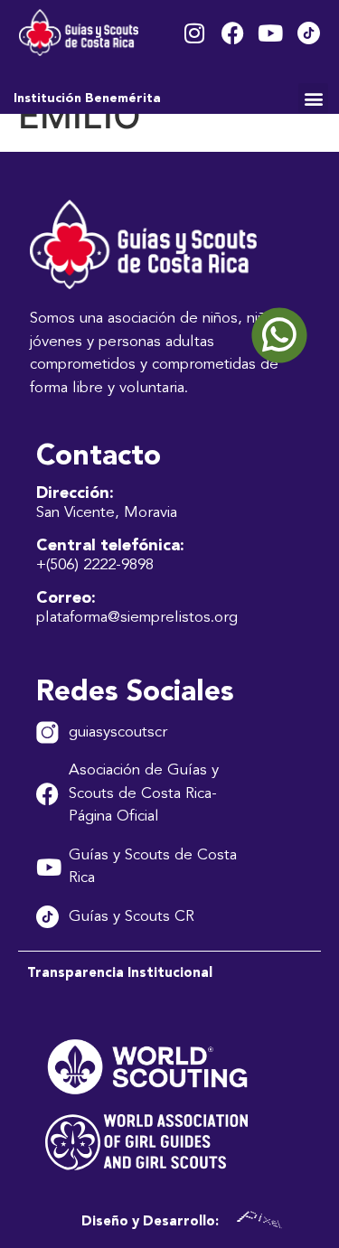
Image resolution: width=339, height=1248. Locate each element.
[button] (313, 98)
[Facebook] (232, 33)
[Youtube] (270, 33)
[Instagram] (195, 33)
